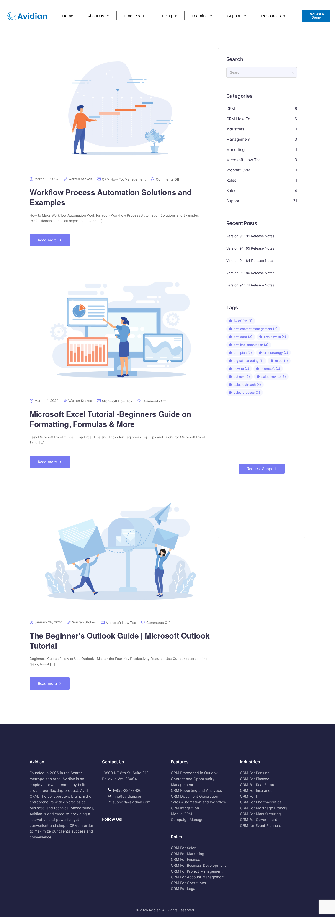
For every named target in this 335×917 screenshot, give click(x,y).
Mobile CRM (181, 814)
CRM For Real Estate (257, 784)
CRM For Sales (183, 848)
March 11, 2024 (46, 179)
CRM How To (112, 179)
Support (233, 201)
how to (241, 368)
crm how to (275, 337)
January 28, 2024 (48, 622)
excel (281, 361)
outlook (242, 376)
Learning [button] (200, 16)
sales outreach (247, 384)
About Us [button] (95, 16)
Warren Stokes (80, 179)
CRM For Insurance (256, 790)
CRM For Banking (255, 773)
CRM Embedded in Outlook (194, 773)
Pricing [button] (166, 16)
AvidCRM (243, 321)
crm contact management (255, 329)
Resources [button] (271, 16)
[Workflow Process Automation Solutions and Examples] (120, 112)
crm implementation (251, 345)
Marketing (235, 149)
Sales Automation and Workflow (198, 802)
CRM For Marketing (187, 853)
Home (67, 16)
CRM (230, 108)
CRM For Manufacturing (260, 814)
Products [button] (132, 16)
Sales (231, 190)
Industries (235, 129)
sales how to (273, 376)
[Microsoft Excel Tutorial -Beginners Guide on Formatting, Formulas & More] (120, 334)
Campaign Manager (188, 819)
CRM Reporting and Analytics (196, 790)
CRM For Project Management (197, 871)
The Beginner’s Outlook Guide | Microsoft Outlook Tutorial (120, 640)
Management (135, 179)
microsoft (270, 368)
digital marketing (248, 361)
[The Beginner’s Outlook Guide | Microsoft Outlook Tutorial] (120, 555)
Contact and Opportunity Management (192, 782)
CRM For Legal (183, 888)
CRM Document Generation (194, 796)
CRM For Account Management (198, 877)
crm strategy (275, 353)
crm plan (243, 353)
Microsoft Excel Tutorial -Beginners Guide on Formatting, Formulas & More (110, 418)
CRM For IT (249, 796)
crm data (243, 337)
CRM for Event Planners (260, 825)
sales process (247, 392)
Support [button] (234, 16)
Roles (231, 180)
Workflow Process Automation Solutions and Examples (111, 196)
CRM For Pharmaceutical (261, 802)
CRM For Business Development (198, 865)
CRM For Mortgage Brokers (263, 808)
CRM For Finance (185, 859)
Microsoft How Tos (117, 401)
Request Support (261, 468)
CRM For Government (258, 819)
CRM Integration (185, 808)
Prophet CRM (238, 170)
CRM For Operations (188, 883)
